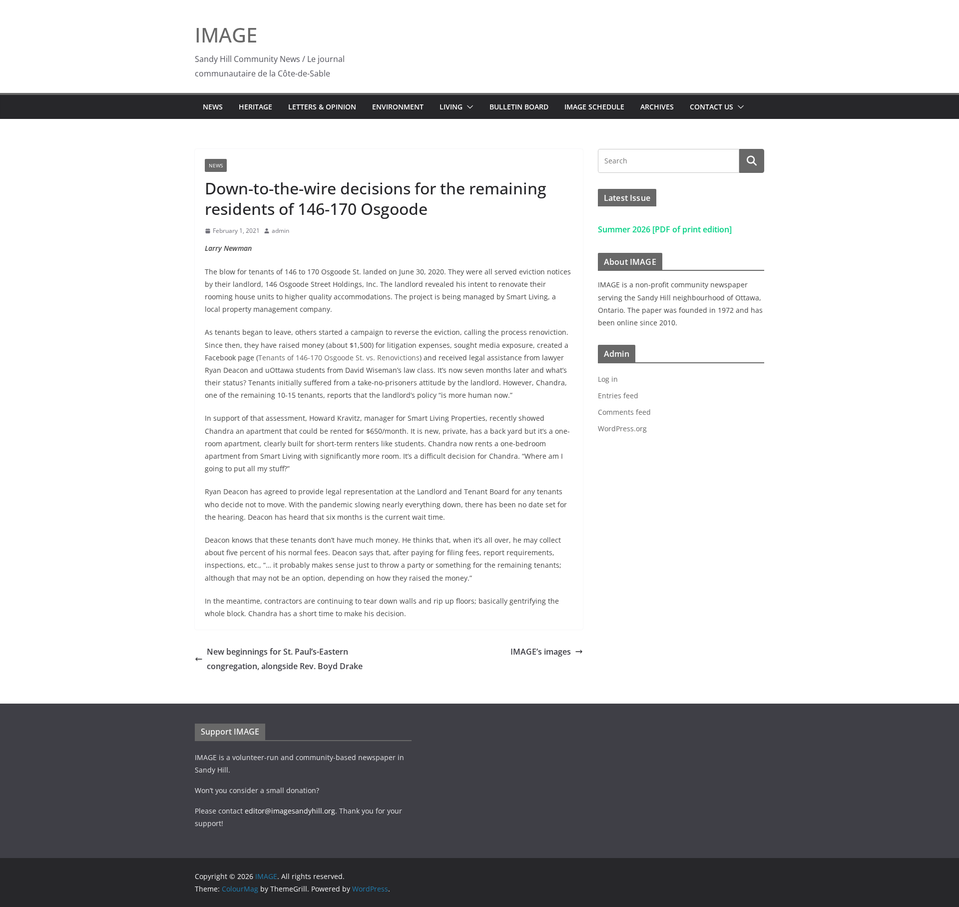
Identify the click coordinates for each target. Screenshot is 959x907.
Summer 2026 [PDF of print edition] (665, 229)
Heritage (255, 106)
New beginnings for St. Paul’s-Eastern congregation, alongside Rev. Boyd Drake (285, 659)
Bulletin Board (518, 106)
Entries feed (618, 395)
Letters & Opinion (322, 106)
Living (451, 106)
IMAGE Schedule (594, 106)
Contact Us (711, 106)
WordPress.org (622, 428)
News (213, 106)
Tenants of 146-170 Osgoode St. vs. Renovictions (339, 357)
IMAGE (226, 34)
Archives (657, 106)
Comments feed (624, 412)
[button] (468, 107)
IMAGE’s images (540, 651)
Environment (398, 106)
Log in (608, 379)
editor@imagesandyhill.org (290, 811)
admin (280, 230)
